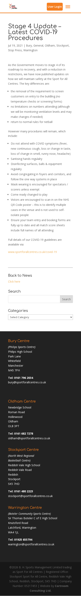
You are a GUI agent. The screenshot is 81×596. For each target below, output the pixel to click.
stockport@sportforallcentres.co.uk (30, 496)
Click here (14, 281)
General (38, 45)
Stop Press (15, 50)
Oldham (50, 45)
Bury (29, 45)
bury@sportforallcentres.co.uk (27, 382)
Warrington (30, 50)
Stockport (62, 45)
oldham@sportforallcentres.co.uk (29, 438)
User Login (55, 6)
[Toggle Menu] (67, 6)
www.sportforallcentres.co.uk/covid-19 (32, 252)
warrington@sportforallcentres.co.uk (31, 544)
